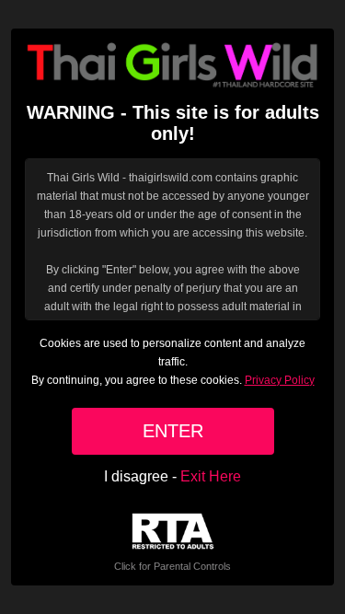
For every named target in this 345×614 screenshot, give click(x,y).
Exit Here (210, 476)
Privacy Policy (280, 380)
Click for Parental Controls (172, 566)
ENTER (173, 431)
